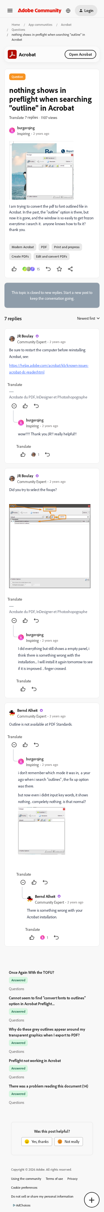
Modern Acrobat (23, 247)
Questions (18, 29)
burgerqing (26, 127)
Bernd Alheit (27, 710)
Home (16, 24)
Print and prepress (67, 247)
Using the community (26, 1179)
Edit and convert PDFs (51, 256)
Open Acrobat (80, 54)
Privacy (72, 1179)
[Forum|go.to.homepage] (40, 10)
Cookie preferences (24, 1187)
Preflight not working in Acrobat (35, 1060)
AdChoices (23, 1205)
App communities (40, 24)
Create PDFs (20, 256)
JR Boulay (25, 336)
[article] (52, 371)
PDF (44, 247)
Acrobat (66, 24)
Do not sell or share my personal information (42, 1196)
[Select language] (68, 10)
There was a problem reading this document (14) (48, 1086)
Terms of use (54, 1179)
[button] (10, 12)
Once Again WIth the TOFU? (31, 972)
